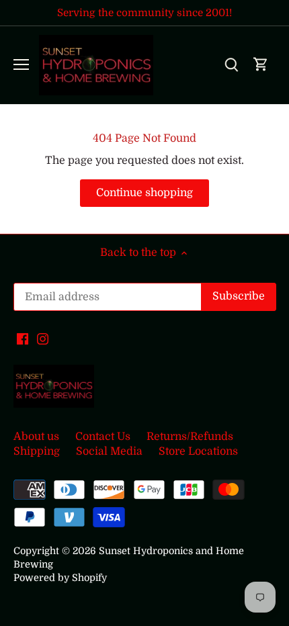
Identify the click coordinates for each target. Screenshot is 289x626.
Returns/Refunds (190, 437)
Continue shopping (144, 193)
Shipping (36, 451)
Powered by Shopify (60, 577)
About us (36, 437)
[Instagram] (42, 337)
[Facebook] (22, 337)
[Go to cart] (261, 64)
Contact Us (102, 437)
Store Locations (198, 451)
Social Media (109, 451)
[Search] (231, 64)
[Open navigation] (21, 64)
